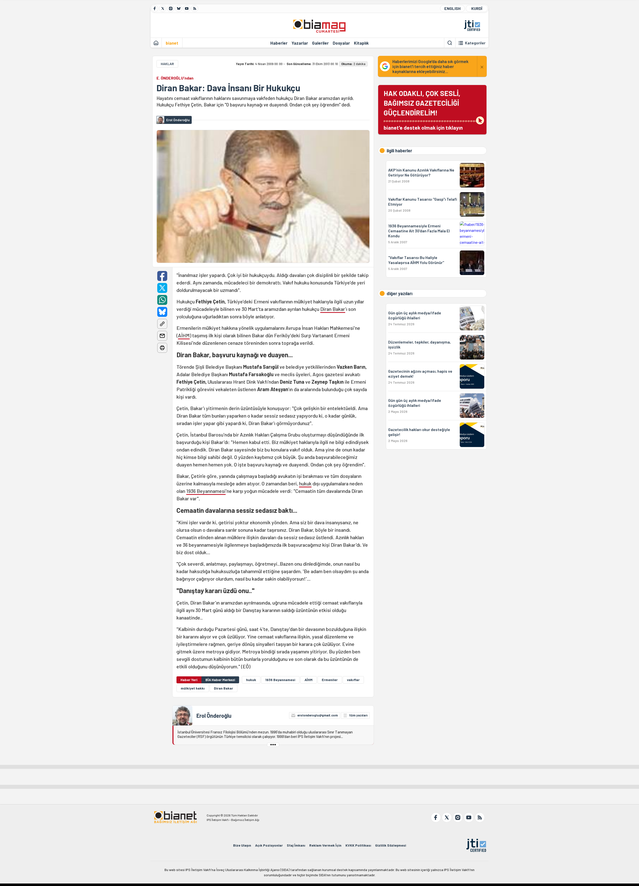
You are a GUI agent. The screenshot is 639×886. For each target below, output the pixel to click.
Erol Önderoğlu (213, 715)
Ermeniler (330, 680)
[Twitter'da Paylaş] (162, 288)
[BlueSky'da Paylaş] (162, 312)
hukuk (305, 483)
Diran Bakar (332, 309)
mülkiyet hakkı (193, 688)
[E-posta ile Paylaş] (162, 336)
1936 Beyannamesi (206, 491)
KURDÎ (476, 8)
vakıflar (353, 680)
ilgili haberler (399, 150)
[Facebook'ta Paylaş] (162, 276)
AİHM (184, 335)
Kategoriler (475, 43)
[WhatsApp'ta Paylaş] (162, 300)
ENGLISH (452, 8)
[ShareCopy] (162, 324)
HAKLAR (167, 64)
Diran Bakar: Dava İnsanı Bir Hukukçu (228, 88)
